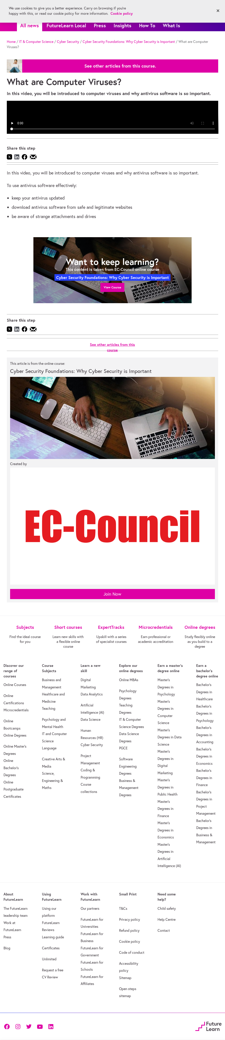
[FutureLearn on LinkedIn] (50, 1026)
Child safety (167, 908)
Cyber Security (68, 41)
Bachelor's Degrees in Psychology (205, 713)
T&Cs (123, 908)
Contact (164, 930)
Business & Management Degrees (128, 787)
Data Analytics (92, 694)
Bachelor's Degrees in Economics (204, 756)
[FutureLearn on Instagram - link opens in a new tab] (17, 1026)
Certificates (51, 948)
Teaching (48, 708)
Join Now (112, 594)
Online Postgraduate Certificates (14, 789)
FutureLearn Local (66, 25)
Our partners (90, 908)
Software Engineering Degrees (128, 766)
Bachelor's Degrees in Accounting (204, 734)
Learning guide (53, 937)
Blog (7, 948)
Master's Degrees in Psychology (166, 687)
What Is (171, 25)
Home (11, 41)
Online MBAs (128, 680)
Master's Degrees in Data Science (169, 737)
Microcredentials (16, 710)
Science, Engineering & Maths (52, 780)
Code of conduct (131, 952)
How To (147, 25)
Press (100, 25)
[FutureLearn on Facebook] (8, 1026)
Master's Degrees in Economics (166, 830)
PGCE (123, 748)
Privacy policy (129, 919)
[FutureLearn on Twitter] (28, 1026)
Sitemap (125, 978)
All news (29, 25)
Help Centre (167, 919)
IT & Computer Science (36, 41)
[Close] (218, 11)
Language (49, 748)
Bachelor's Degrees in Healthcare (204, 691)
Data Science (90, 719)
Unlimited (49, 959)
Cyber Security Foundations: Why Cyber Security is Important (129, 41)
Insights (122, 25)
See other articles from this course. (120, 66)
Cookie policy (129, 941)
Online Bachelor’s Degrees (11, 767)
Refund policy (129, 930)
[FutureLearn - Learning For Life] (208, 1025)
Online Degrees (15, 735)
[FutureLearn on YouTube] (39, 1026)
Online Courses (15, 684)
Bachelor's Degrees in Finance (204, 777)
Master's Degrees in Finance (165, 808)
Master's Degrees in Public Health (168, 787)
